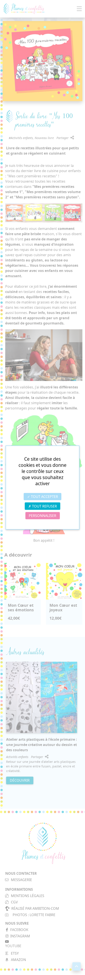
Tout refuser (44, 506)
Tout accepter (44, 496)
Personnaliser (42, 515)
